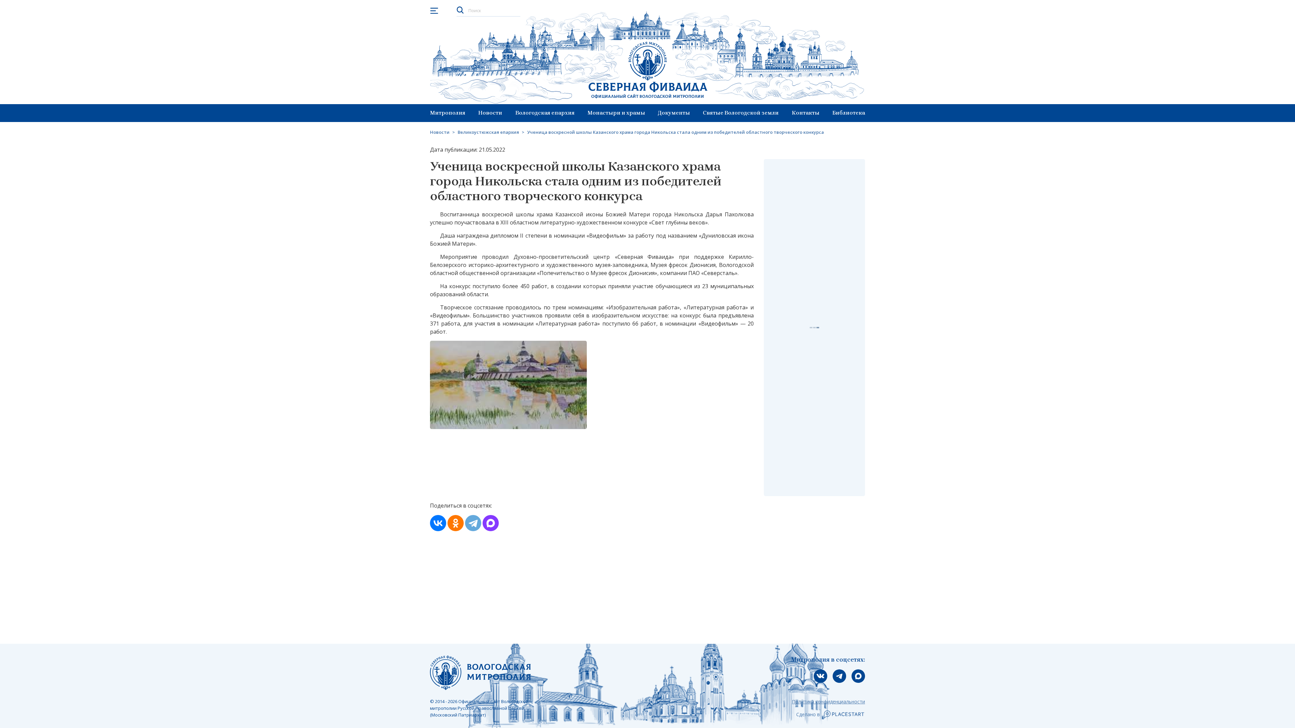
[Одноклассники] (456, 523)
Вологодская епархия (545, 113)
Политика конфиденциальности (828, 701)
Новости (490, 113)
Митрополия (447, 113)
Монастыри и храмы (616, 113)
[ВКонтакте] (438, 523)
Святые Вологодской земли (741, 113)
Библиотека (848, 113)
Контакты (805, 113)
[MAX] (491, 523)
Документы (674, 113)
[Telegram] (473, 523)
